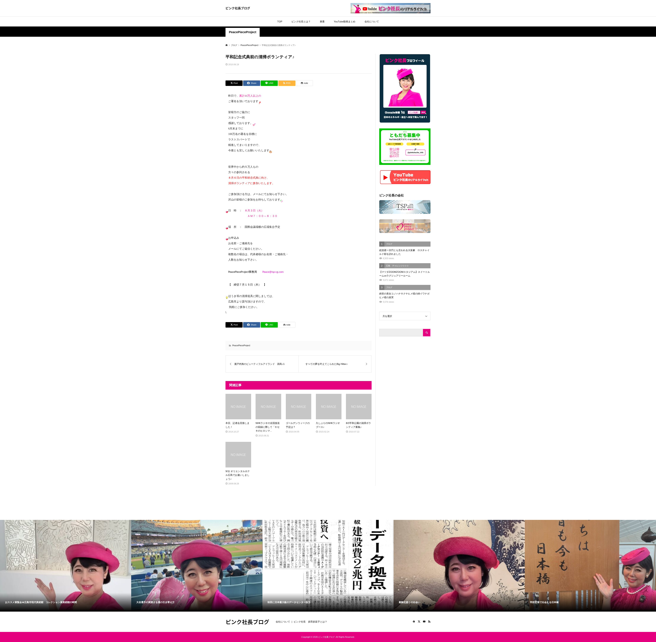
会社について (372, 21)
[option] (65, 566)
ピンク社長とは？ (301, 21)
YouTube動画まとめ (344, 21)
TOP (279, 21)
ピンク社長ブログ (238, 8)
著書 (322, 21)
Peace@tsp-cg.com (273, 272)
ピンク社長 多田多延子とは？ (310, 621)
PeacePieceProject (242, 32)
